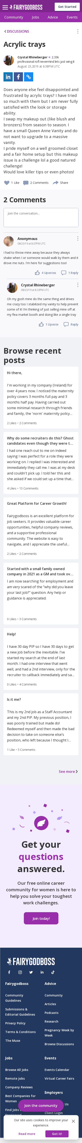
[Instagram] (20, 972)
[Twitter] (31, 972)
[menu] (5, 3)
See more (67, 771)
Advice (53, 17)
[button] (78, 32)
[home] (25, 8)
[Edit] (78, 32)
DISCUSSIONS (18, 31)
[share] (56, 182)
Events (72, 17)
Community (13, 17)
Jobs (35, 17)
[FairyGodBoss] (31, 962)
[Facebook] (9, 972)
